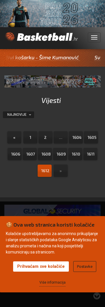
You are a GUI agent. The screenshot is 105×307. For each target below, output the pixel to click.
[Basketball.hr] (41, 40)
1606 (15, 153)
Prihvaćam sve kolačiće (41, 266)
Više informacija (52, 282)
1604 (77, 137)
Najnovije (17, 115)
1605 (92, 137)
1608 (46, 153)
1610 (76, 153)
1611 (90, 153)
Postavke (84, 266)
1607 (30, 153)
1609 (61, 153)
